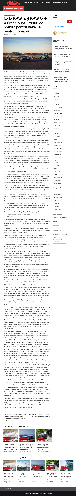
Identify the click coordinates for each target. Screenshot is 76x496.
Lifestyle (64, 2)
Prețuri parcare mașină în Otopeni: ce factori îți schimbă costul (63, 55)
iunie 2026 (56, 96)
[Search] (72, 2)
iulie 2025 (56, 128)
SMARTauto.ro (8, 34)
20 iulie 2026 (21, 481)
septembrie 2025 (58, 122)
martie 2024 (57, 174)
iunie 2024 (56, 165)
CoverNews (42, 493)
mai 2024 (56, 168)
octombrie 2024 (58, 154)
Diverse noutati (57, 2)
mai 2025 (56, 134)
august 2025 (57, 125)
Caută (55, 16)
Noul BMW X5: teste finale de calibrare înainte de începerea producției (61, 71)
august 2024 (57, 160)
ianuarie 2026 (57, 110)
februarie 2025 (58, 142)
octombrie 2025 (58, 119)
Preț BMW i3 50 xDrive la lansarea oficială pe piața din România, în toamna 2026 (62, 62)
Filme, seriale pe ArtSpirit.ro (60, 217)
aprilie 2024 (57, 171)
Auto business (34, 2)
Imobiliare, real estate (58, 227)
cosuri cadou (60, 26)
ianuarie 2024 (57, 180)
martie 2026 (57, 105)
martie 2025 (57, 139)
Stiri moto (41, 2)
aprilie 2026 (57, 102)
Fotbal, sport (56, 241)
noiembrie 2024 (58, 151)
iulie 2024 (56, 162)
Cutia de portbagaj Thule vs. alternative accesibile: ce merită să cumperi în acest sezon (63, 48)
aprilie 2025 (57, 136)
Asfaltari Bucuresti (57, 239)
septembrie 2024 (58, 157)
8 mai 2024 (14, 34)
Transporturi (48, 2)
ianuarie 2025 (57, 145)
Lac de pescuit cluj (57, 214)
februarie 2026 (58, 107)
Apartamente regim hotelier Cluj (61, 234)
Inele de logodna (57, 237)
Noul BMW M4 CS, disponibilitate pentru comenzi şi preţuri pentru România (40, 414)
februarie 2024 (58, 177)
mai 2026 (56, 99)
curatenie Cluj (56, 221)
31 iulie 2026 (13, 451)
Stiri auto (26, 2)
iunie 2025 (56, 131)
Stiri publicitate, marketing (59, 243)
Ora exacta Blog (57, 230)
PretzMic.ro (56, 225)
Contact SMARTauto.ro (9, 489)
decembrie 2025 (58, 113)
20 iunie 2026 (30, 451)
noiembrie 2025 (58, 116)
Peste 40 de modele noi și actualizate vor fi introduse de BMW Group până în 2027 (62, 79)
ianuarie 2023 (57, 183)
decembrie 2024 (58, 148)
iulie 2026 (56, 93)
